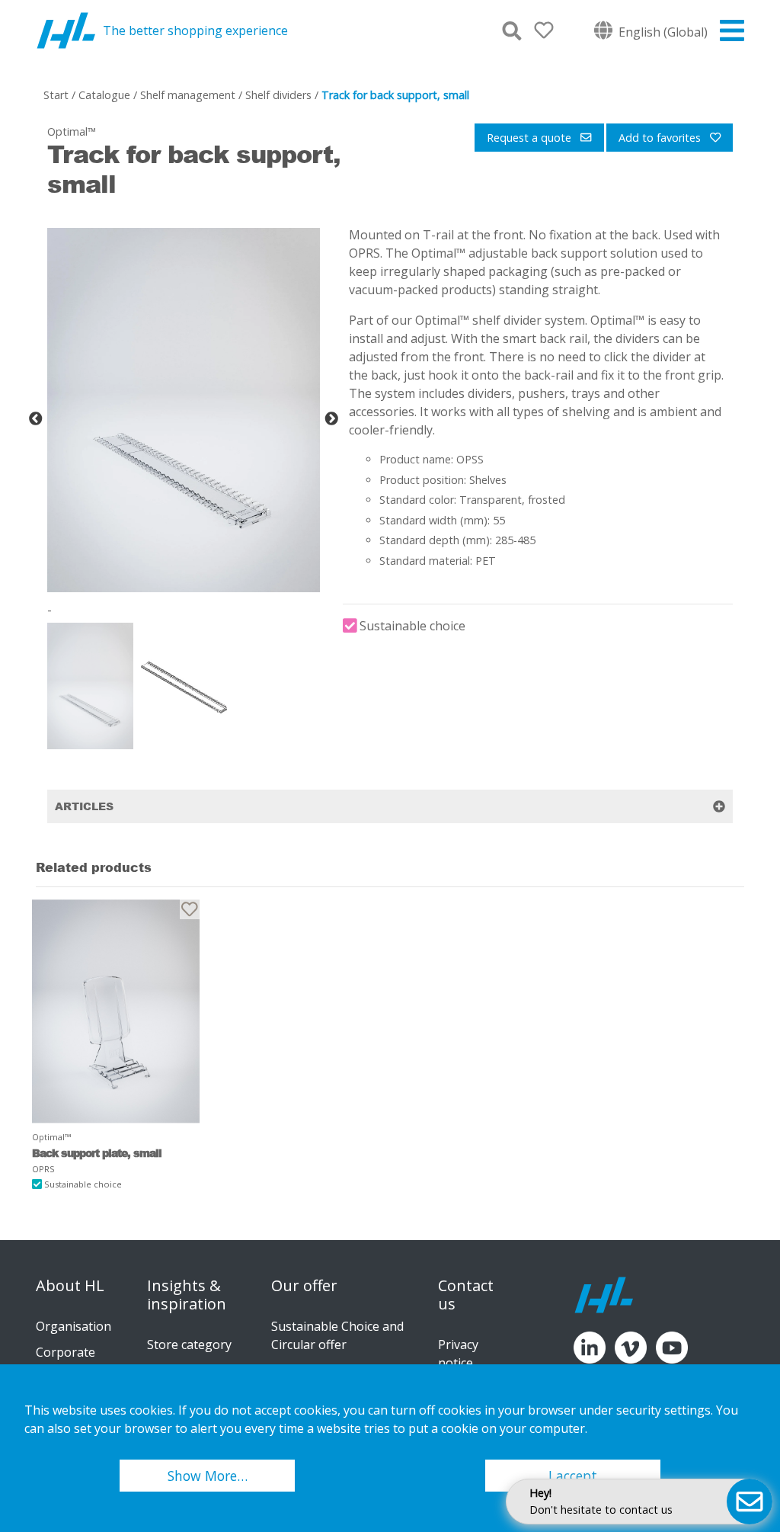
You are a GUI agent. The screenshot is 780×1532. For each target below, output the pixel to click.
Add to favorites (661, 137)
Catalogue (104, 95)
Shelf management (187, 95)
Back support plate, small (96, 1152)
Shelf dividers (278, 95)
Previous (35, 419)
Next (331, 419)
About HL (70, 1286)
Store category (189, 1344)
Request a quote (530, 137)
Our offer (304, 1286)
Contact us (466, 1295)
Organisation (73, 1326)
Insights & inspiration (186, 1295)
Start (56, 95)
